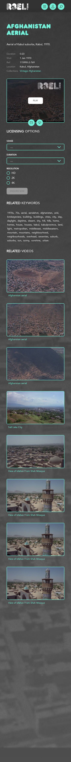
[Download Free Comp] (39, 122)
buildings (38, 216)
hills (49, 220)
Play (35, 101)
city (54, 216)
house (19, 224)
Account (53, 6)
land (60, 224)
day (60, 216)
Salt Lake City (15, 427)
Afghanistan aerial (17, 295)
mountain (12, 232)
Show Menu (44, 6)
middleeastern (50, 228)
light (9, 228)
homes (10, 224)
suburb (54, 236)
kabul (36, 224)
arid (56, 213)
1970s (10, 213)
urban (45, 240)
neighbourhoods (16, 236)
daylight (11, 220)
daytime (22, 220)
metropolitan (20, 228)
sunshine (35, 240)
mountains (24, 232)
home (56, 220)
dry (38, 220)
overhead (31, 236)
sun (19, 240)
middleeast (35, 228)
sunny (26, 240)
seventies (43, 236)
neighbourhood (40, 232)
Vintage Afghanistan (30, 71)
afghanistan (46, 213)
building (27, 216)
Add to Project (31, 122)
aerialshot (33, 213)
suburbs (11, 240)
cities (47, 216)
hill (43, 220)
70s (17, 213)
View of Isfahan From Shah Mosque (26, 471)
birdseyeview (14, 216)
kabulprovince (48, 224)
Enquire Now (17, 191)
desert (31, 220)
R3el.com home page (18, 6)
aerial (24, 213)
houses (28, 224)
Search (61, 6)
